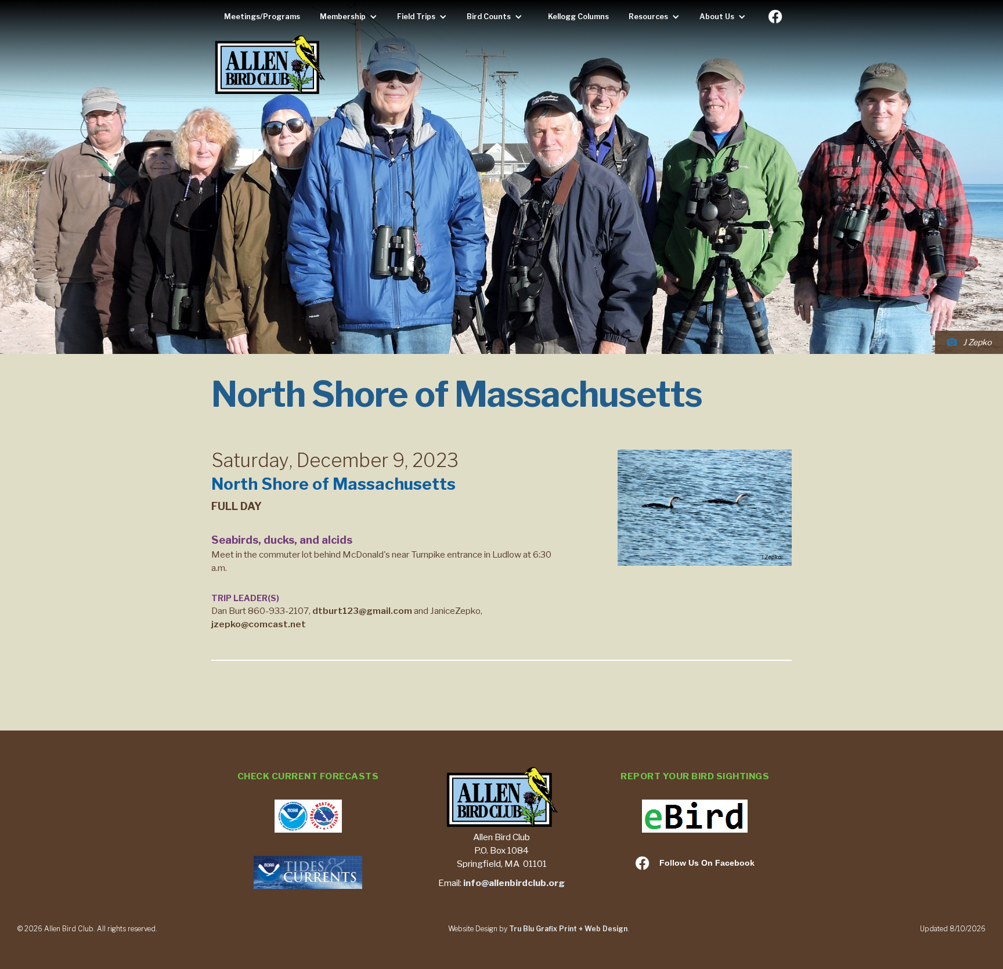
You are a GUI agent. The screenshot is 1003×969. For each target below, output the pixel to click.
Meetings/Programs (262, 16)
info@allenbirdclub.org (514, 882)
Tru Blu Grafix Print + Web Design (568, 928)
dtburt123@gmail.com (362, 610)
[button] (351, 17)
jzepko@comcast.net (258, 624)
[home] (269, 66)
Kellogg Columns (578, 16)
